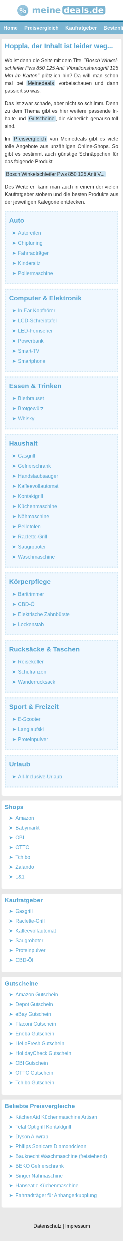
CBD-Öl (27, 604)
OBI (19, 837)
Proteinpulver (33, 739)
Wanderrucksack (36, 682)
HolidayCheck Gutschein (43, 1053)
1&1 (20, 876)
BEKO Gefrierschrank (39, 1166)
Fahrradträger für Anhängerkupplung (56, 1195)
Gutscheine (42, 118)
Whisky (26, 418)
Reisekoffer (31, 661)
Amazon (24, 818)
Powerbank (31, 341)
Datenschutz (47, 1226)
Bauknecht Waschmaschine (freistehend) (61, 1156)
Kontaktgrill (30, 496)
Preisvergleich (41, 28)
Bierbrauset (31, 398)
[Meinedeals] (61, 18)
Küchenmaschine (37, 506)
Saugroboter (32, 546)
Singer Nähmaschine (39, 1175)
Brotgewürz (31, 408)
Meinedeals (41, 83)
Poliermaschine (35, 273)
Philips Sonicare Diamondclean (50, 1146)
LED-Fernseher (35, 330)
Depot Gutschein (34, 1004)
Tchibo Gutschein (34, 1082)
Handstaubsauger (38, 476)
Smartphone (31, 361)
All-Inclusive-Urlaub (40, 776)
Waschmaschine (36, 557)
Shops (14, 807)
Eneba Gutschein (34, 1033)
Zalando (24, 867)
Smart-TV (28, 351)
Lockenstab (31, 624)
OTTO (22, 847)
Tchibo (22, 857)
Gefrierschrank (34, 466)
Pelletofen (29, 526)
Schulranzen (32, 671)
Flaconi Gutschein (35, 1024)
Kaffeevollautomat (38, 486)
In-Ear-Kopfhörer (36, 310)
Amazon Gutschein (36, 994)
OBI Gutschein (31, 1063)
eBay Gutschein (33, 1014)
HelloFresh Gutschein (39, 1043)
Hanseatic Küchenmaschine (47, 1185)
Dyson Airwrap (31, 1136)
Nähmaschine (33, 516)
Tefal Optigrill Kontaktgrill (43, 1127)
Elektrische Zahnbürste (44, 614)
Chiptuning (30, 243)
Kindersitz (29, 263)
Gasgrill (26, 456)
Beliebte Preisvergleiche (40, 1106)
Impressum (77, 1226)
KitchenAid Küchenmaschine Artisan (56, 1117)
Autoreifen (29, 233)
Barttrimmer (31, 594)
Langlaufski (31, 729)
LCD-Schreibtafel (37, 320)
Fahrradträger (33, 253)
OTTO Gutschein (34, 1073)
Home (10, 28)
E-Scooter (29, 719)
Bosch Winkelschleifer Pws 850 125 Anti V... (55, 174)
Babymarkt (27, 827)
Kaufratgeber (81, 28)
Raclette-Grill (32, 536)
